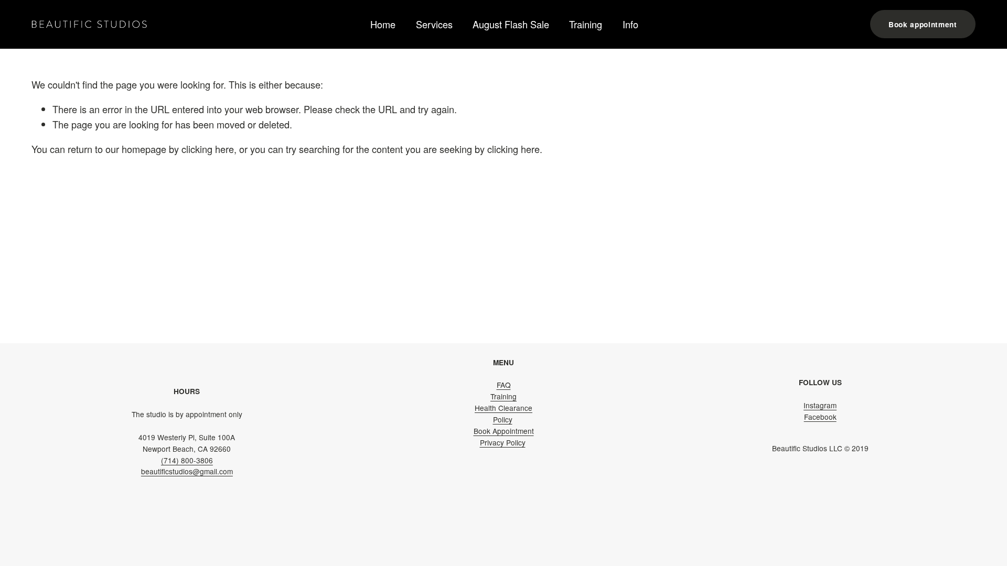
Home (382, 24)
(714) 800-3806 (187, 460)
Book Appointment (504, 431)
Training (585, 24)
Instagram (820, 405)
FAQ (504, 384)
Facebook (820, 416)
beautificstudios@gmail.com (187, 471)
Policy (502, 419)
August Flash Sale (511, 24)
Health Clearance (503, 407)
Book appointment (922, 24)
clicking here (207, 149)
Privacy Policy (503, 442)
